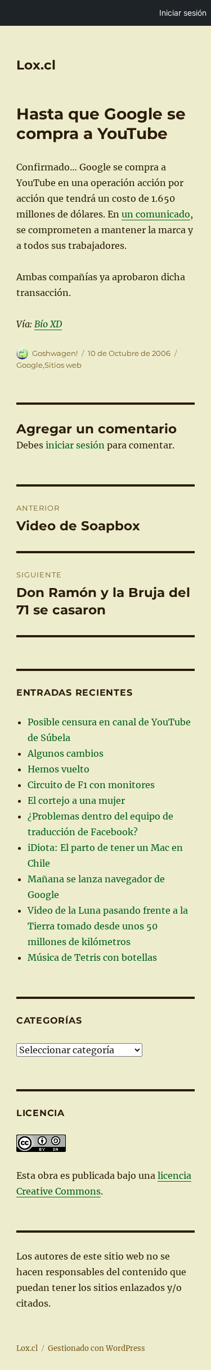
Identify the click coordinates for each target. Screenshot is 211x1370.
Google (29, 364)
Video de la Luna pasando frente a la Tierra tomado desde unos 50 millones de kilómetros (108, 926)
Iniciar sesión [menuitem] (182, 12)
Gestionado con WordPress (96, 1348)
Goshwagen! (55, 353)
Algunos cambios (66, 753)
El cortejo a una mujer (76, 800)
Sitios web (63, 364)
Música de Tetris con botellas (92, 957)
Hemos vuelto (58, 769)
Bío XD (48, 324)
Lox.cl (36, 65)
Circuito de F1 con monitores (91, 784)
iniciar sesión (75, 445)
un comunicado (156, 214)
